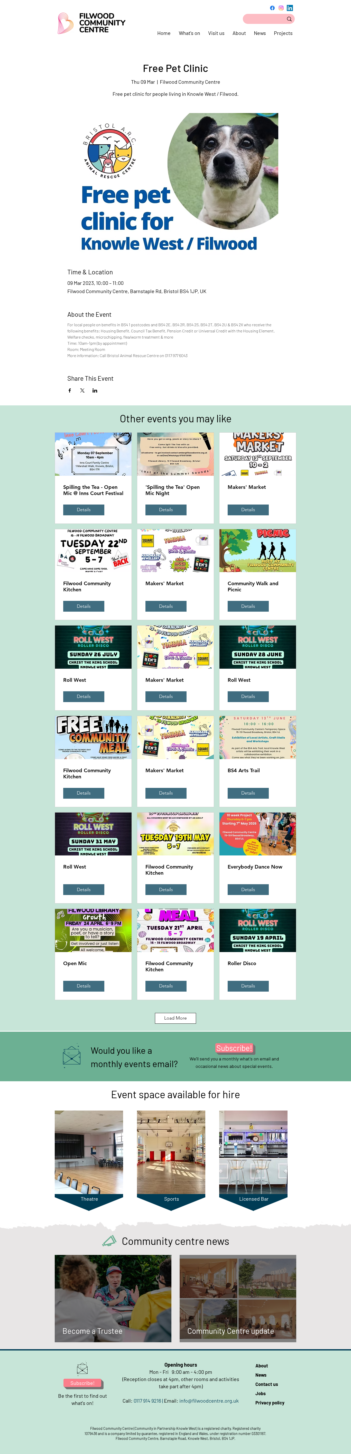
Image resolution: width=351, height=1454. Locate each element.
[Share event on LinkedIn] (95, 390)
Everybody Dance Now (255, 867)
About (261, 1365)
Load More (175, 1018)
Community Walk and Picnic (253, 586)
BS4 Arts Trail (244, 770)
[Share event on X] (82, 390)
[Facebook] (272, 8)
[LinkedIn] (290, 8)
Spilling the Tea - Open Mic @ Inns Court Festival (93, 490)
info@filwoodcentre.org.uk (209, 1400)
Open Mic (75, 963)
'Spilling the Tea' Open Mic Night (172, 490)
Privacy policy (269, 1402)
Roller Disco (242, 963)
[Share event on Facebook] (69, 390)
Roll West (74, 680)
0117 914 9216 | (149, 1400)
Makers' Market (247, 487)
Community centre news (175, 1241)
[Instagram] (281, 8)
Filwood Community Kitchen (87, 586)
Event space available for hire (175, 1094)
